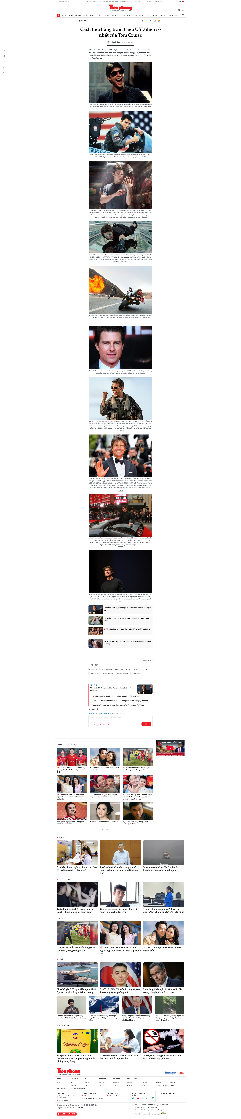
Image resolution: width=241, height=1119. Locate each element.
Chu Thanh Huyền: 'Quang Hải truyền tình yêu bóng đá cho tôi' (103, 795)
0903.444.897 (113, 1096)
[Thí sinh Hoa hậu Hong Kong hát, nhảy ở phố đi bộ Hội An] (95, 631)
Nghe (4, 51)
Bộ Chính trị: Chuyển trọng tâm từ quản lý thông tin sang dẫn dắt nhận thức (119, 870)
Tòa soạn (149, 1)
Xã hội (64, 15)
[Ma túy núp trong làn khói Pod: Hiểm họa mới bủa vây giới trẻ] (163, 1041)
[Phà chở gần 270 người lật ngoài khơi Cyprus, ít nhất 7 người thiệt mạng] (77, 974)
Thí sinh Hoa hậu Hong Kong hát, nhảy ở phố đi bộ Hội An (128, 629)
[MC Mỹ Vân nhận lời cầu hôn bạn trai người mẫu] (105, 757)
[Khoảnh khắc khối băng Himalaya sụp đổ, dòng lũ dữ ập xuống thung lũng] (104, 1005)
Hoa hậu (170, 15)
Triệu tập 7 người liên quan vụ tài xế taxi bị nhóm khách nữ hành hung (75, 910)
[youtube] (183, 1)
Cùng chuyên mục (67, 744)
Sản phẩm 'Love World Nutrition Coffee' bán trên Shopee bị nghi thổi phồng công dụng (76, 1058)
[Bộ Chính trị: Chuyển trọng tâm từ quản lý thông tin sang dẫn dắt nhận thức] (120, 852)
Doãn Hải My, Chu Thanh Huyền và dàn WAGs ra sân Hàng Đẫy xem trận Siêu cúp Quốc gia (137, 796)
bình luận (155, 21)
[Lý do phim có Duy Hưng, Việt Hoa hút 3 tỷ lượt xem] (138, 811)
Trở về (4, 72)
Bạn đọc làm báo (68, 1114)
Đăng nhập (92, 713)
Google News (159, 21)
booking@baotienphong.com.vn (93, 1098)
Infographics (132, 1079)
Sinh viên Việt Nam (126, 1)
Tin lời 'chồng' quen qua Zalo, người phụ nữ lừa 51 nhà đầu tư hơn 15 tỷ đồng (163, 910)
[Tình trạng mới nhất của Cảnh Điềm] (105, 811)
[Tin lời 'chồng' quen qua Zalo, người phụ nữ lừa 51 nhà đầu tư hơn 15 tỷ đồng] (163, 894)
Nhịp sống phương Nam (78, 1088)
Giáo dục (154, 15)
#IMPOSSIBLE (106, 669)
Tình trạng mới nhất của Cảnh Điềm (104, 821)
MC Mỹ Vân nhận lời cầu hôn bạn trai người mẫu (104, 768)
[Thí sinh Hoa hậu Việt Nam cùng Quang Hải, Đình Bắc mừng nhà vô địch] (72, 757)
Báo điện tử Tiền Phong (120, 8)
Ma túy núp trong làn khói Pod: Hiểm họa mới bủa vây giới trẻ (162, 1057)
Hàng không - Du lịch (162, 1085)
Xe (136, 15)
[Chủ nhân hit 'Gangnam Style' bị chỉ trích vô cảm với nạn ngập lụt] (95, 609)
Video (176, 15)
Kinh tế (70, 15)
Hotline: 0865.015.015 (94, 1)
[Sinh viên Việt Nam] (170, 1073)
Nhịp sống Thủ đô (62, 1088)
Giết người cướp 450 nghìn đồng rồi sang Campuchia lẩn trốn (119, 910)
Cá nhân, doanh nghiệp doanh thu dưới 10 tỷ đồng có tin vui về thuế (77, 869)
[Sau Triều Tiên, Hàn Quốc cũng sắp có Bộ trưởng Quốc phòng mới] (120, 974)
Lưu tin (4, 61)
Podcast (102, 1079)
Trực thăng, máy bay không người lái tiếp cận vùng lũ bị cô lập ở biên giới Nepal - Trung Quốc (169, 1017)
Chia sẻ (4, 56)
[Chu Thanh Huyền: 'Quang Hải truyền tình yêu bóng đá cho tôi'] (105, 784)
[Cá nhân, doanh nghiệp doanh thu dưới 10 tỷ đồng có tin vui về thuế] (77, 852)
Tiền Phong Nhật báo (110, 1)
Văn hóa (141, 15)
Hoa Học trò (139, 1)
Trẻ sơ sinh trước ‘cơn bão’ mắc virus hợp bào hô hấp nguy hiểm (119, 1057)
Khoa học (162, 15)
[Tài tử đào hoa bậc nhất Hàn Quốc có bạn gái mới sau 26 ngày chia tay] (95, 643)
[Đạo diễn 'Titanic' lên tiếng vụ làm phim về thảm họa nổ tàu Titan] (95, 620)
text (146, 21)
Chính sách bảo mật (168, 1093)
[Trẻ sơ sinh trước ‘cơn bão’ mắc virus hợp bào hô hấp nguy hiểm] (120, 1041)
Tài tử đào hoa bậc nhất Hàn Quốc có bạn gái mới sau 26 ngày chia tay (127, 642)
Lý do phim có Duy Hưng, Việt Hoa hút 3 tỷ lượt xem (136, 822)
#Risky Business (108, 673)
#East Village (136, 673)
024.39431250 (63, 1100)
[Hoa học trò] (181, 1073)
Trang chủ (58, 15)
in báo (150, 21)
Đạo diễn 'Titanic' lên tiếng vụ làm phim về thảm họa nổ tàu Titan (126, 619)
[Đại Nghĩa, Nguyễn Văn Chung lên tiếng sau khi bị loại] (72, 811)
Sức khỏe (92, 15)
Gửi (146, 724)
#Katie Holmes (123, 673)
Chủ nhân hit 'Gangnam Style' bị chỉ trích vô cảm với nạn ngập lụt (127, 609)
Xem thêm (182, 15)
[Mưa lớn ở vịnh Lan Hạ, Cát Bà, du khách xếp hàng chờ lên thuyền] (163, 852)
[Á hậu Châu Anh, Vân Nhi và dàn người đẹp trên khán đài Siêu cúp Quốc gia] (72, 784)
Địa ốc (85, 15)
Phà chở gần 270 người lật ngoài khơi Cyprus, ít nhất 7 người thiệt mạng (76, 991)
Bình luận (4, 67)
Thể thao (122, 15)
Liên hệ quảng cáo (89, 1093)
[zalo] (148, 1098)
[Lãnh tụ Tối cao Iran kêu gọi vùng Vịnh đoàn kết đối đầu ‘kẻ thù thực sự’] (71, 1005)
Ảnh (86, 1079)
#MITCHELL (138, 669)
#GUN (148, 669)
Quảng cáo (158, 1)
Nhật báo (74, 1079)
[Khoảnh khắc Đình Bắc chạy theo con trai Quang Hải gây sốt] (138, 757)
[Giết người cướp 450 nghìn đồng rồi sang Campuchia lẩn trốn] (120, 894)
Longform (117, 1079)
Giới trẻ (106, 15)
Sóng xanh (78, 15)
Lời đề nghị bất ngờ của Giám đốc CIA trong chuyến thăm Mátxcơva (162, 991)
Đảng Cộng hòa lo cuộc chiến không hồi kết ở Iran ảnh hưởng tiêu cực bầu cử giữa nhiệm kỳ (136, 1017)
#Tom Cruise (94, 673)
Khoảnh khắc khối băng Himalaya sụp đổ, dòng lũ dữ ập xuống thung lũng (103, 1017)
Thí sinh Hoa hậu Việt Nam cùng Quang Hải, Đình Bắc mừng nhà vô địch (71, 769)
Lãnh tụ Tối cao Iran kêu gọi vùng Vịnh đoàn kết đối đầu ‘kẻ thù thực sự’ (71, 1016)
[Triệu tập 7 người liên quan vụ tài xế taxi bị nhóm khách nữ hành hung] (77, 894)
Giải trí (148, 15)
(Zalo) (95, 1096)
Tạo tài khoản (104, 713)
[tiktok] (143, 1098)
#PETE (128, 669)
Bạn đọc (144, 1085)
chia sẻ (142, 21)
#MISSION (119, 669)
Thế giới (99, 15)
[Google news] (154, 1098)
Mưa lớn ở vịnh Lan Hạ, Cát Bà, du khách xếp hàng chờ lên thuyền (160, 869)
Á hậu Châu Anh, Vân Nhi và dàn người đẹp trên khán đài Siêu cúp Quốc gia (70, 796)
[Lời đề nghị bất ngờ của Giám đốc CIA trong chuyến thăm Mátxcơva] (163, 974)
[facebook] (180, 1)
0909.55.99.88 (88, 1096)
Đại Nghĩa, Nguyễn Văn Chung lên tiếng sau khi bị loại (70, 822)
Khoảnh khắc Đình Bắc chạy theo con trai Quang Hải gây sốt (137, 768)
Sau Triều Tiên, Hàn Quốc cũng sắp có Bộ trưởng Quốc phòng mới (120, 991)
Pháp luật (114, 15)
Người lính (130, 15)
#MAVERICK (94, 669)
